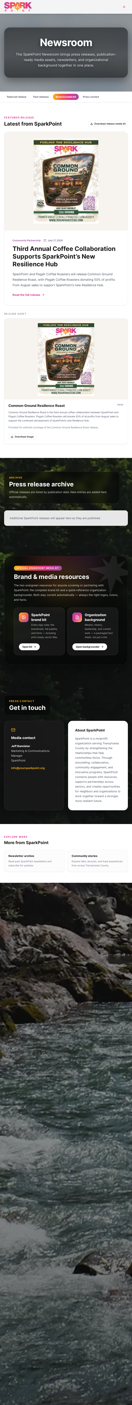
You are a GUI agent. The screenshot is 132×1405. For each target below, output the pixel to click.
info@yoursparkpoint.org (28, 768)
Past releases (41, 96)
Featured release (16, 96)
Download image (24, 436)
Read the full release (26, 294)
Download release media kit (110, 123)
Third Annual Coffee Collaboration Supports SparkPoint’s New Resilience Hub (64, 256)
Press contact (91, 96)
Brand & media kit (66, 96)
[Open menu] (124, 7)
